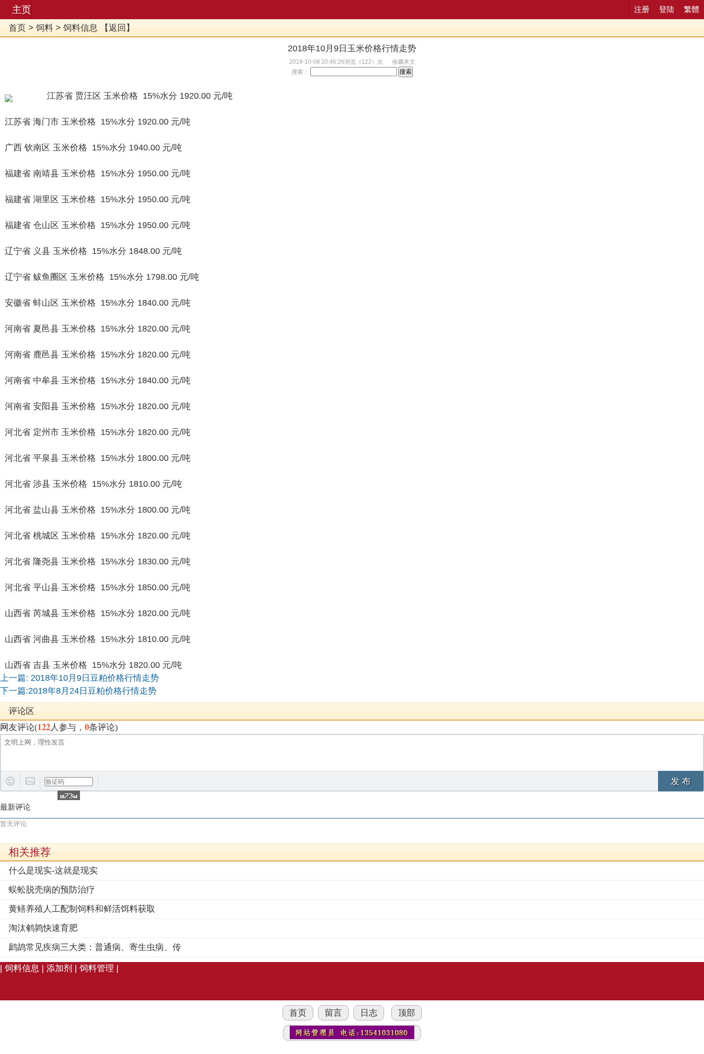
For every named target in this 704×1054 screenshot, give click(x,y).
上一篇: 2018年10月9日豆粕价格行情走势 (79, 678)
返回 (117, 28)
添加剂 (60, 968)
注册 (641, 9)
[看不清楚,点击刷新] (68, 795)
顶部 (406, 1013)
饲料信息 (80, 28)
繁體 (691, 9)
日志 (368, 1013)
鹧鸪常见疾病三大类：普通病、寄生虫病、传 (95, 947)
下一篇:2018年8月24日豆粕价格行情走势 (78, 691)
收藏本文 (403, 61)
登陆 (666, 9)
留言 (333, 1013)
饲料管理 (96, 968)
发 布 (681, 781)
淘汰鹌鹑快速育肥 (43, 928)
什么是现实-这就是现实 (53, 870)
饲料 (44, 28)
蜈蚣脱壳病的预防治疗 (52, 889)
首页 (17, 28)
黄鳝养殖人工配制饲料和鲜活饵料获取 (82, 909)
